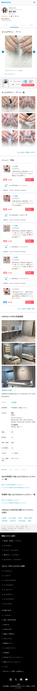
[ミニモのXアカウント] (16, 680)
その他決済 (14, 425)
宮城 (17, 526)
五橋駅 (29, 521)
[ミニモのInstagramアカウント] (11, 680)
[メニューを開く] (34, 2)
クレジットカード (16, 418)
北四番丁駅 (13, 521)
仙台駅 (20, 518)
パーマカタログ (8, 585)
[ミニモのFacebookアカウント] (21, 680)
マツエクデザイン (9, 599)
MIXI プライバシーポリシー (12, 662)
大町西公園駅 (21, 521)
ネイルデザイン (10, 74)
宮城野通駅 (4, 521)
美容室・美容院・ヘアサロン (13, 541)
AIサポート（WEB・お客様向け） (14, 671)
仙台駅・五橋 (23, 526)
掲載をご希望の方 (9, 634)
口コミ (31, 25)
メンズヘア (7, 576)
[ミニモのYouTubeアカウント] (26, 680)
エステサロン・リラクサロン (13, 559)
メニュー (22, 25)
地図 (33, 394)
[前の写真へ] (3, 52)
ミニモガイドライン (10, 648)
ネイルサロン (10, 526)
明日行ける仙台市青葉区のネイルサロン (12, 484)
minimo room (8, 629)
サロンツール (8, 638)
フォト (27, 528)
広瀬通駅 (4, 528)
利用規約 (6, 653)
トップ (3, 526)
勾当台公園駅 (12, 518)
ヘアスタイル (8, 571)
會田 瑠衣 (20, 528)
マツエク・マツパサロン (11, 550)
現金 (12, 413)
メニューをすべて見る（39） (26, 309)
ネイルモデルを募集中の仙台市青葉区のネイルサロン (16, 487)
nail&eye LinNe (12, 528)
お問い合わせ (15, 458)
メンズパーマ (8, 590)
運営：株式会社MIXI (10, 620)
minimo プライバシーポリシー (13, 657)
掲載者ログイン (8, 643)
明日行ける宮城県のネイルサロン (10, 500)
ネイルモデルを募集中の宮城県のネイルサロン (14, 503)
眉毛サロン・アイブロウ (11, 555)
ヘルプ (6, 667)
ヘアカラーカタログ (10, 580)
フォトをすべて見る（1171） (26, 152)
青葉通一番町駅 (28, 518)
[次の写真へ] (34, 52)
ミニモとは (7, 615)
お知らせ (6, 624)
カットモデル (8, 604)
